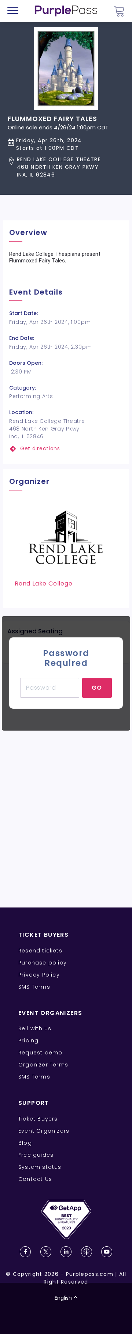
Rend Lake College (44, 583)
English (63, 1297)
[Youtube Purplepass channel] (106, 1251)
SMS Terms (34, 986)
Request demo (40, 1052)
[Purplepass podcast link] (86, 1251)
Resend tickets (40, 950)
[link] (66, 448)
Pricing (28, 1040)
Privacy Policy (39, 974)
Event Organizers (43, 1130)
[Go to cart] (119, 11)
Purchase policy (42, 962)
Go (97, 687)
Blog (25, 1143)
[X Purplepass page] (45, 1251)
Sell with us (34, 1028)
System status (40, 1167)
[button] (58, 167)
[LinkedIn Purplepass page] (66, 1251)
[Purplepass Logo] (66, 10)
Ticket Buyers (38, 1118)
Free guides (36, 1155)
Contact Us (35, 1179)
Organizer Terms (43, 1064)
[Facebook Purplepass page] (25, 1251)
